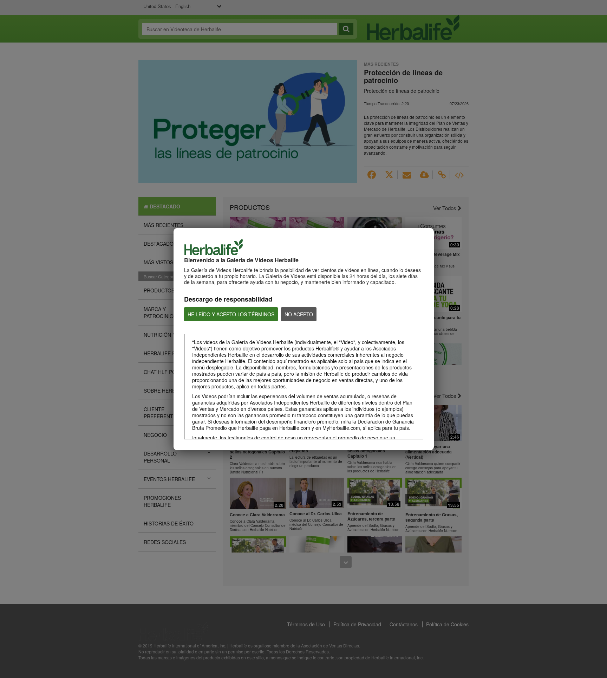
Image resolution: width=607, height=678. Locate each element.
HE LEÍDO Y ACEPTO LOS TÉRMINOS (231, 314)
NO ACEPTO (299, 314)
